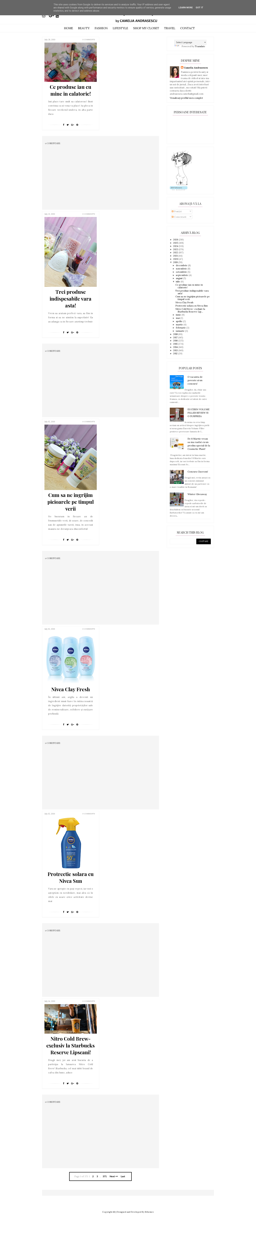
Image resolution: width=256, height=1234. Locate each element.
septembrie (182, 275)
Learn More (186, 7)
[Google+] (72, 125)
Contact (187, 28)
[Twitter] (68, 125)
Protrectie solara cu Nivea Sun (71, 877)
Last (123, 1176)
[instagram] (45, 16)
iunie (179, 314)
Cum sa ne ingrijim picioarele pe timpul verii (70, 501)
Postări (177, 211)
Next (112, 1176)
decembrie (182, 265)
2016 (175, 340)
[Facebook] (63, 125)
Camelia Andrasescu (196, 67)
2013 (175, 350)
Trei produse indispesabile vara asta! (70, 298)
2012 (175, 353)
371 (105, 1176)
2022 (176, 252)
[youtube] (59, 16)
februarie (181, 327)
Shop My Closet (146, 28)
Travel (169, 28)
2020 (176, 259)
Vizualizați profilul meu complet (186, 98)
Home (68, 28)
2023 (176, 249)
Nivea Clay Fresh (70, 689)
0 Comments (88, 39)
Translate (200, 46)
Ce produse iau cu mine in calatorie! (70, 90)
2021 (175, 255)
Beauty (84, 28)
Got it (199, 7)
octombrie (182, 271)
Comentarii (179, 216)
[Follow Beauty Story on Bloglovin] (181, 184)
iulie (178, 281)
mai (178, 318)
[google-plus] (52, 16)
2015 (175, 343)
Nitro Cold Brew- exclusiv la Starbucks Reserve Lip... (190, 310)
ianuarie (180, 331)
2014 (175, 347)
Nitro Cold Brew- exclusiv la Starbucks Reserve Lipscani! (70, 1045)
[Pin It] (77, 125)
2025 (176, 242)
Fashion (101, 28)
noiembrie (182, 268)
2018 (175, 334)
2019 (175, 262)
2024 (176, 246)
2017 (175, 337)
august (179, 278)
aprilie (179, 321)
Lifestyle (120, 28)
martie (180, 324)
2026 (176, 239)
